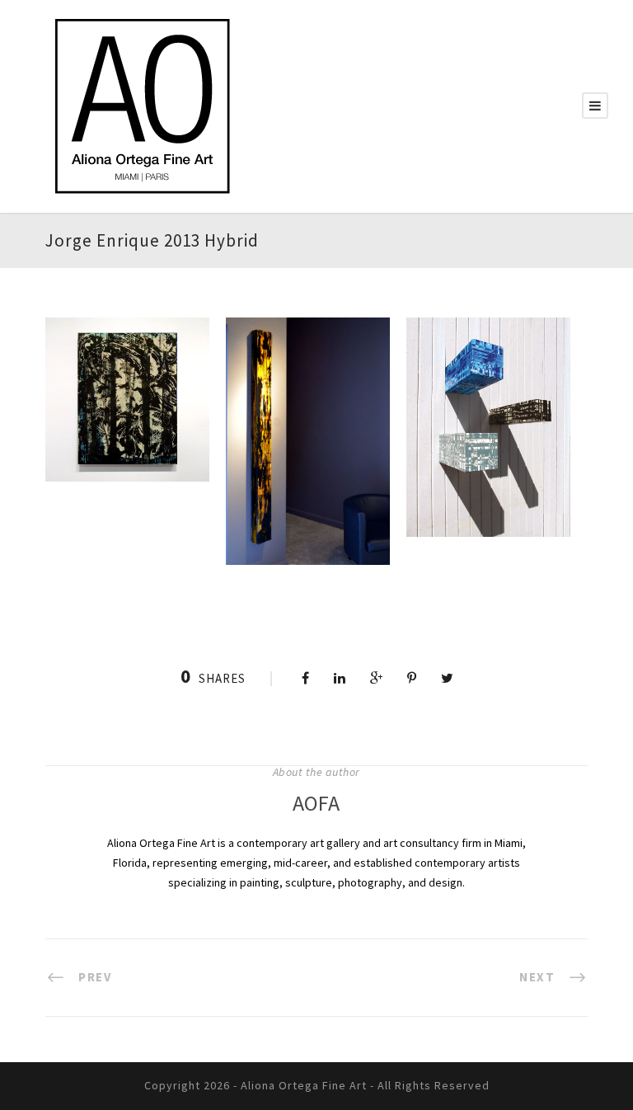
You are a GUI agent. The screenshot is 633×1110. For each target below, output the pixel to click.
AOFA (316, 802)
